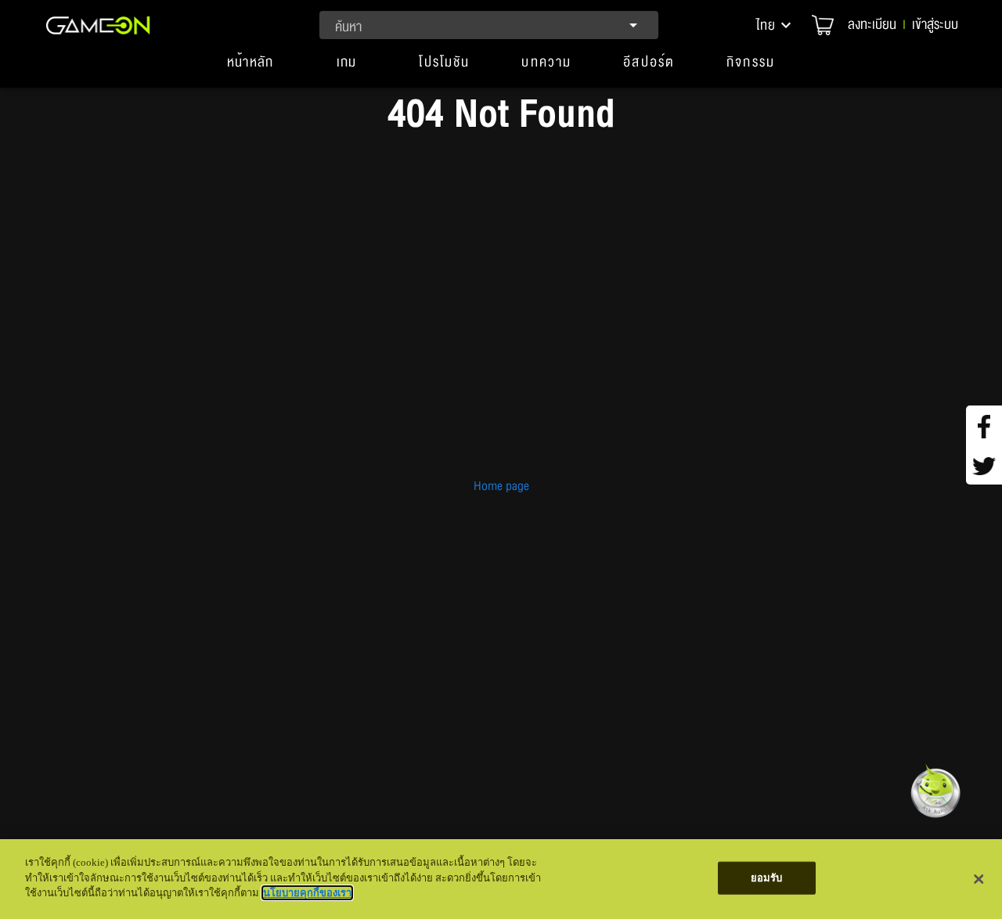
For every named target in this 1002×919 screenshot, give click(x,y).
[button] (775, 25)
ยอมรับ (767, 878)
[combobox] (488, 25)
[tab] (250, 68)
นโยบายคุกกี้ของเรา (307, 893)
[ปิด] (978, 879)
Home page (501, 486)
